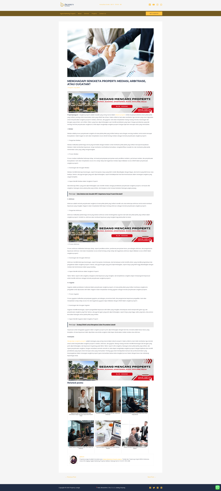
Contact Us (102, 13)
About (79, 13)
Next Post (152, 477)
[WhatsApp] (161, 5)
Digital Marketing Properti (67, 13)
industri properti (120, 115)
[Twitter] (154, 488)
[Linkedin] (161, 488)
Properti (70, 87)
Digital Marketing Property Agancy (112, 459)
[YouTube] (154, 5)
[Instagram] (157, 5)
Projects (94, 13)
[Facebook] (150, 5)
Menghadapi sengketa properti (76, 341)
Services (86, 13)
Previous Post (70, 477)
